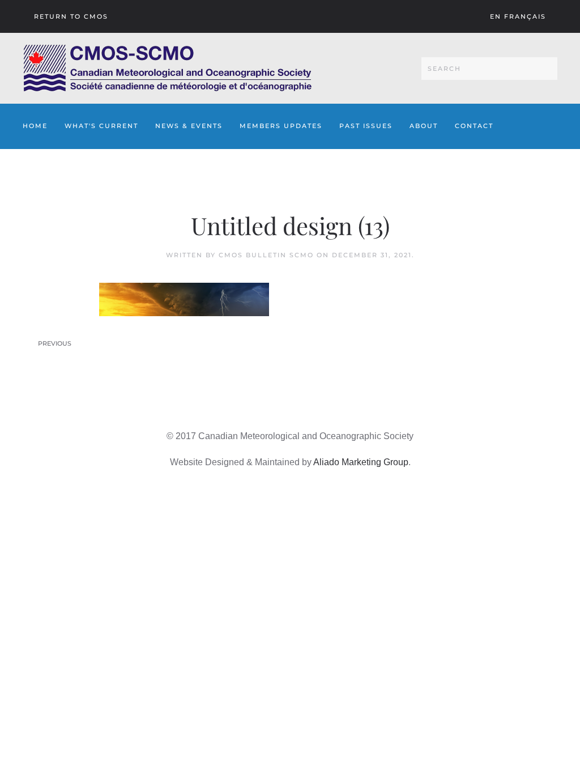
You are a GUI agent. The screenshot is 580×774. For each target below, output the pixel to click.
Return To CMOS (71, 16)
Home (35, 126)
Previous (54, 343)
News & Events (189, 126)
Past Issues (366, 126)
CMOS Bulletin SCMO (266, 255)
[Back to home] (167, 68)
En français (518, 16)
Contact (474, 126)
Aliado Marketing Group (360, 462)
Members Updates (281, 126)
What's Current (101, 126)
